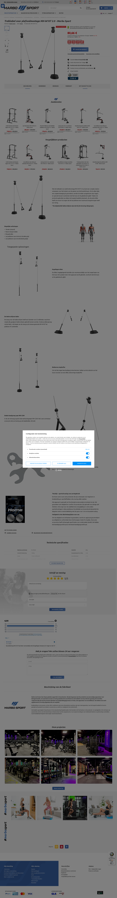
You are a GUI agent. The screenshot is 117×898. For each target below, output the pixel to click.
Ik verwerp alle (61, 463)
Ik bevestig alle (81, 463)
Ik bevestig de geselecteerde (38, 463)
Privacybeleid (82, 438)
